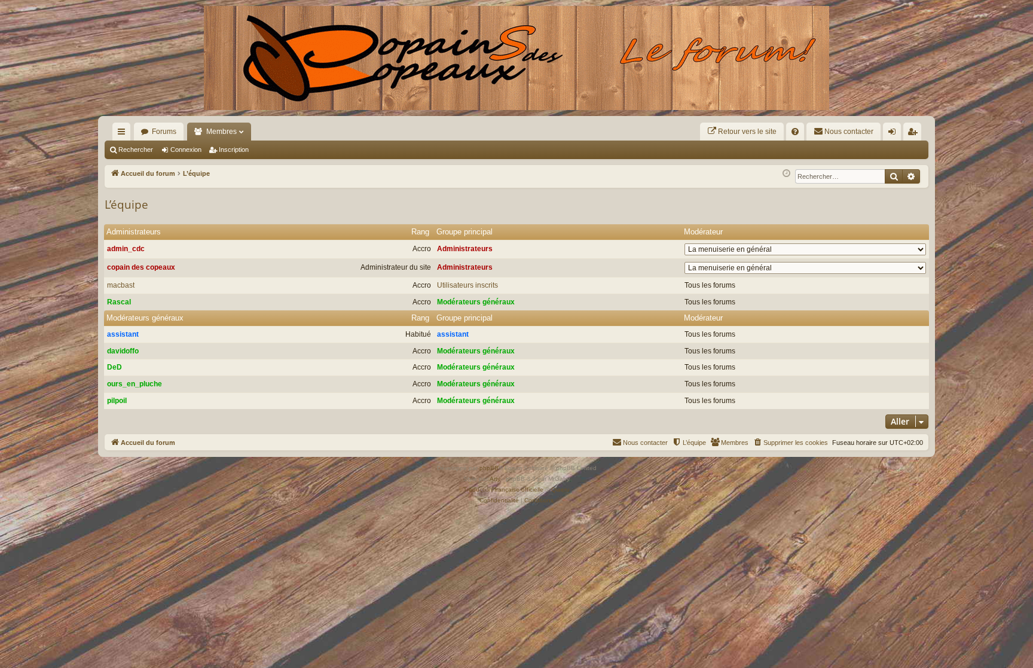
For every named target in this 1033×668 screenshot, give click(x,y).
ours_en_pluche (134, 384)
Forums (164, 131)
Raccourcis (123, 134)
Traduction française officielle (503, 489)
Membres (221, 131)
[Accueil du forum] (516, 58)
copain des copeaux (141, 267)
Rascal (119, 302)
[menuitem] (742, 132)
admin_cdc (126, 249)
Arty (495, 478)
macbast (121, 285)
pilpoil (117, 400)
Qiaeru (560, 489)
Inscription (234, 149)
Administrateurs (133, 231)
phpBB (489, 468)
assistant (123, 334)
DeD (114, 367)
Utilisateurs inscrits (467, 285)
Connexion (185, 149)
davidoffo (123, 351)
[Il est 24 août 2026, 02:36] (786, 174)
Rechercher (135, 149)
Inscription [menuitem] (914, 134)
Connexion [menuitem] (894, 134)
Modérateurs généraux (476, 302)
